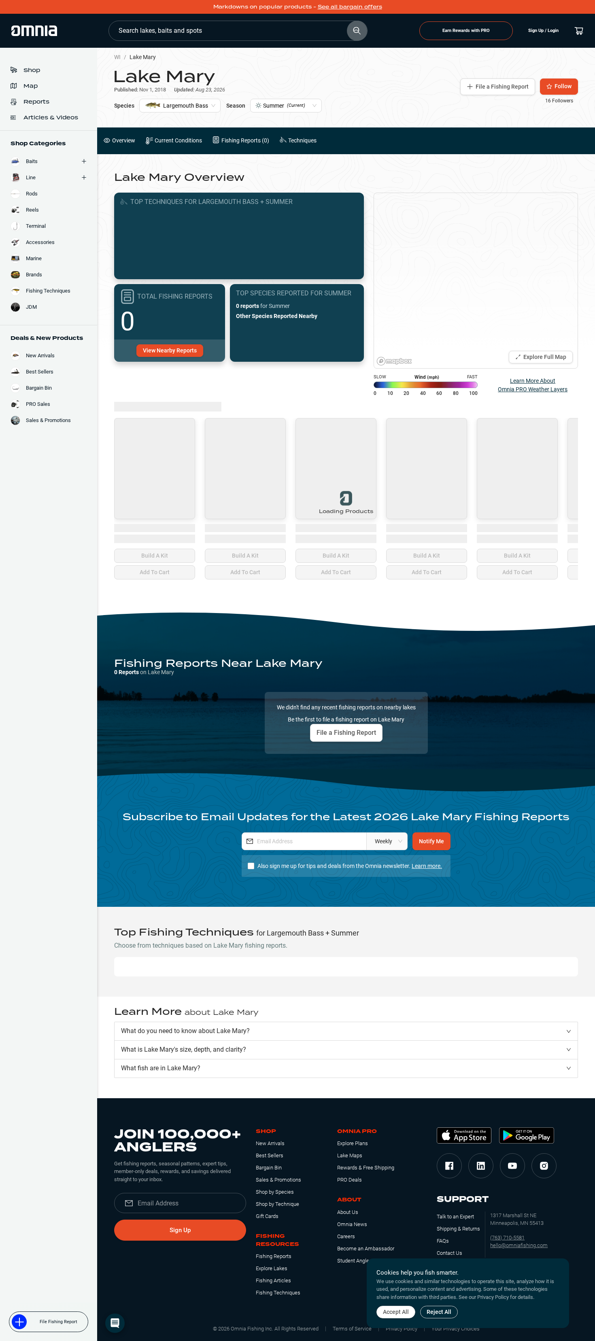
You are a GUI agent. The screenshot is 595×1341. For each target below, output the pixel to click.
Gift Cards (267, 1216)
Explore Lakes (271, 1268)
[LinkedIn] (480, 1165)
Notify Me (431, 841)
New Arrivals (270, 1143)
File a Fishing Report (502, 86)
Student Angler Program (364, 1261)
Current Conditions (178, 140)
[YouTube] (512, 1165)
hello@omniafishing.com (519, 1245)
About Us (347, 1212)
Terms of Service (352, 1329)
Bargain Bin (269, 1168)
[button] (346, 1031)
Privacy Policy (401, 1329)
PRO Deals (349, 1180)
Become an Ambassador (365, 1249)
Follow (563, 86)
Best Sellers (269, 1155)
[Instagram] (544, 1165)
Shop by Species (275, 1192)
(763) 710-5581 (507, 1238)
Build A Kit (154, 555)
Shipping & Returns (458, 1229)
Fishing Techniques (278, 1293)
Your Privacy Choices (455, 1329)
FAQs (443, 1241)
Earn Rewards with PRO (466, 30)
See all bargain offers (350, 6)
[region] (476, 280)
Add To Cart (155, 572)
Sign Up (180, 1230)
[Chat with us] (115, 1323)
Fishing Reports (273, 1256)
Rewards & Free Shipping (365, 1168)
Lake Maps (349, 1155)
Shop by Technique (277, 1204)
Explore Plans (352, 1143)
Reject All (439, 1312)
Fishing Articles (273, 1280)
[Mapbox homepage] (394, 361)
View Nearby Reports (170, 350)
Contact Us (449, 1253)
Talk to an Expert (455, 1217)
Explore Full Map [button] (544, 357)
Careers (346, 1236)
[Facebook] (449, 1165)
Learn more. (427, 866)
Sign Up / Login (543, 30)
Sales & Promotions (278, 1180)
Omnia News (352, 1224)
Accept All (396, 1312)
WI (117, 57)
